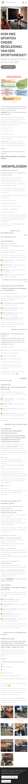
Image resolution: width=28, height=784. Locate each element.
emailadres (10, 579)
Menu (26, 2)
